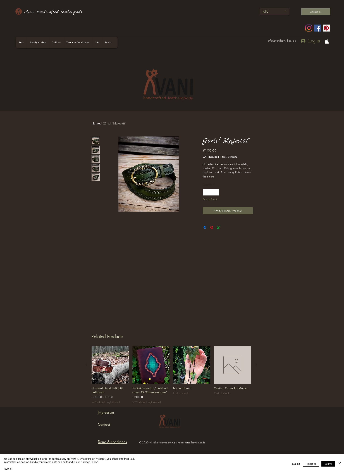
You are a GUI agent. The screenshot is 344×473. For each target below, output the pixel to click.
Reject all (311, 463)
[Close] (340, 463)
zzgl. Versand (230, 156)
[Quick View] (110, 365)
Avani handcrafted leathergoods (53, 12)
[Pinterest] (326, 28)
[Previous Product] (86, 365)
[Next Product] (256, 365)
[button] (327, 41)
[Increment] (216, 192)
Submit (8, 468)
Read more (208, 176)
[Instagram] (308, 28)
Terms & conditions (112, 442)
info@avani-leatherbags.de (282, 40)
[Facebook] (317, 28)
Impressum (106, 412)
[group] (171, 375)
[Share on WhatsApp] (218, 227)
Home (96, 123)
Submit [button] (296, 463)
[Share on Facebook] (205, 227)
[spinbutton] (211, 192)
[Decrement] (205, 192)
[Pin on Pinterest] (212, 227)
